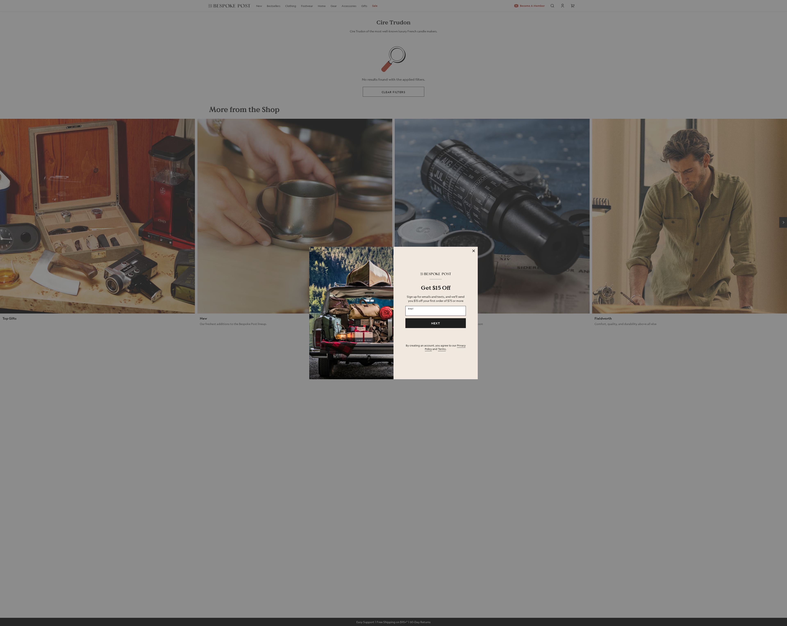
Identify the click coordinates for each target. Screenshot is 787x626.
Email (410, 308)
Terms (442, 349)
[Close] (474, 251)
